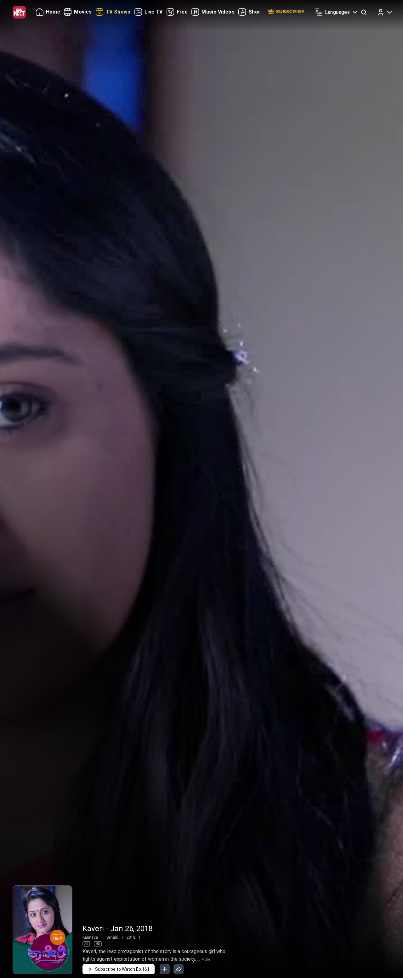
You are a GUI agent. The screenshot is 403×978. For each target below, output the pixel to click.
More (206, 959)
